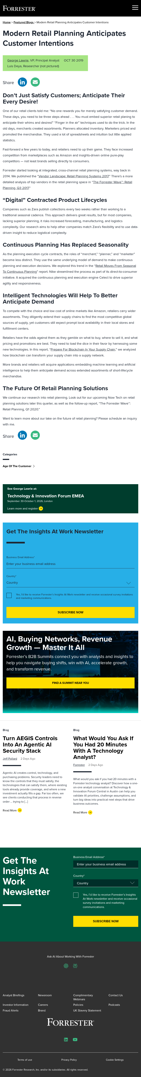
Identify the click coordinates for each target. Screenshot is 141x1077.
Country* (11, 576)
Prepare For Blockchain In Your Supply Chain (83, 349)
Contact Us (116, 995)
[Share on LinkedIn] (22, 82)
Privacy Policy (69, 1060)
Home (7, 22)
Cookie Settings (115, 1060)
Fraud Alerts (10, 1010)
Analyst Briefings (13, 995)
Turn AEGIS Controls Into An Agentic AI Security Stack (30, 744)
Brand (42, 1010)
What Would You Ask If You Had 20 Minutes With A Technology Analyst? (103, 747)
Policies (78, 1005)
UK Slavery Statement (87, 1010)
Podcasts (114, 1005)
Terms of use (24, 1060)
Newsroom (45, 995)
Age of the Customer (17, 466)
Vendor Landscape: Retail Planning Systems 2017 (74, 176)
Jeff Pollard (10, 759)
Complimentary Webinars (83, 997)
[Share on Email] (35, 82)
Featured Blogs (24, 22)
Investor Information (15, 1005)
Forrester (79, 765)
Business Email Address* (20, 557)
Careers (43, 1005)
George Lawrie (17, 60)
